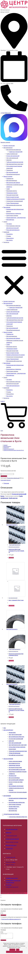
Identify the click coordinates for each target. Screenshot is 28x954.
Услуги (5, 221)
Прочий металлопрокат (13, 174)
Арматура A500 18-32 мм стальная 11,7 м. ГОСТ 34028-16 (16, 710)
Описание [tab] (6, 483)
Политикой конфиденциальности (11, 919)
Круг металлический (12, 172)
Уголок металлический (12, 156)
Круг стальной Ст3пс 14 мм (16, 600)
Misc (4, 728)
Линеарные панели (11, 193)
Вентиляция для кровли (16, 786)
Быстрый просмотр (11, 525)
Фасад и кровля (7, 176)
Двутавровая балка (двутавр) (14, 164)
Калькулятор (10, 238)
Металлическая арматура (13, 149)
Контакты (6, 242)
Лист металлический (12, 158)
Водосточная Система (12, 197)
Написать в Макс (10, 862)
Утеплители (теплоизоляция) (14, 201)
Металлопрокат (8, 147)
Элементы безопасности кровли (15, 199)
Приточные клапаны (12, 215)
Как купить (9, 240)
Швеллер (9, 160)
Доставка (9, 224)
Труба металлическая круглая (14, 162)
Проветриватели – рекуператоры (16, 217)
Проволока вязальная (13, 478)
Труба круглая (13, 498)
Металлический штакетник (14, 205)
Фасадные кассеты (11, 191)
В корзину (4, 476)
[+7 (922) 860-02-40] (14, 111)
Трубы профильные (11, 154)
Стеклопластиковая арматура (18, 817)
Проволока (9, 170)
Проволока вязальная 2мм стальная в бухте (13, 450)
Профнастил (9, 178)
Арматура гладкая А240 (15, 151)
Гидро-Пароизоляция (12, 203)
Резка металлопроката (12, 230)
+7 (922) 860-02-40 (6, 113)
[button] (14, 271)
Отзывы (8, 236)
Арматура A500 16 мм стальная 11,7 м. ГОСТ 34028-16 (16, 551)
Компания (6, 232)
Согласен (12, 949)
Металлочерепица (11, 180)
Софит (8, 189)
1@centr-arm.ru (10, 864)
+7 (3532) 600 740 (10, 857)
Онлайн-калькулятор (12, 878)
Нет (18, 949)
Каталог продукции (9, 145)
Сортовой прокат (6, 480)
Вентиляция (6, 207)
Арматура (8, 832)
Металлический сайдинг (13, 182)
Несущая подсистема (12, 195)
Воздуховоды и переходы (13, 213)
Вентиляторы (10, 219)
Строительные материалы (11, 814)
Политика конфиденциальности (14, 951)
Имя (2, 911)
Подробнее (11, 605)
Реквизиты (9, 234)
